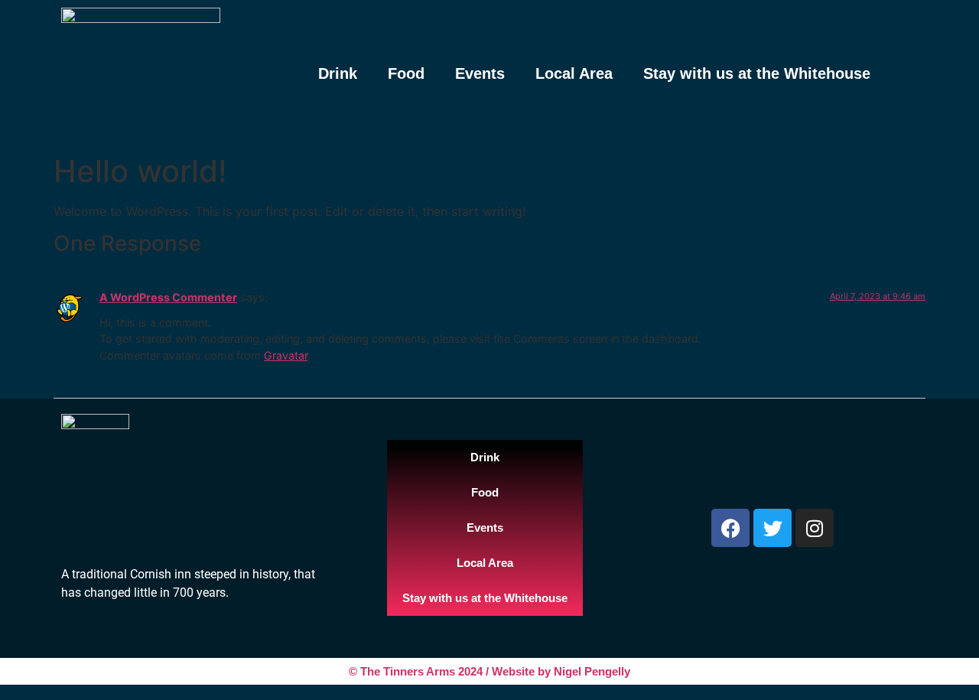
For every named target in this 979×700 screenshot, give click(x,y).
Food (406, 73)
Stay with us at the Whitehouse (756, 73)
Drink (337, 73)
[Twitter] (772, 528)
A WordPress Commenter (168, 297)
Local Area (574, 73)
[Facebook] (730, 528)
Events (480, 73)
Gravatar (285, 355)
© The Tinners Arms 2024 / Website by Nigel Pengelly (489, 671)
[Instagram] (814, 528)
